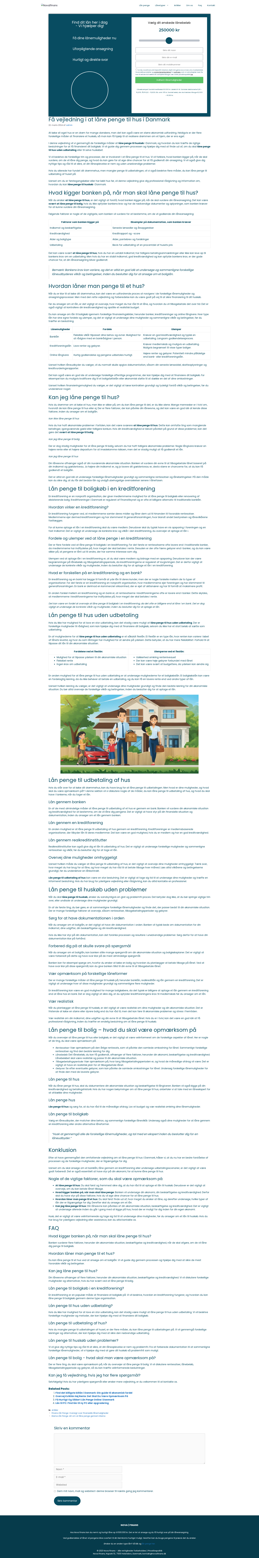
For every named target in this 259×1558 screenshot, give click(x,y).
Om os (189, 5)
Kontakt (211, 5)
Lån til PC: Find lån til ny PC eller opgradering (82, 1403)
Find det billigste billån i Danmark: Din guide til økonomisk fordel (93, 1392)
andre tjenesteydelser (162, 72)
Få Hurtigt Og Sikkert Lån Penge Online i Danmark (84, 1399)
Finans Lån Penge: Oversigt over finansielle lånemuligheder (80, 1413)
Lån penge (144, 5)
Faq (200, 5)
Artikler (177, 5)
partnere (177, 72)
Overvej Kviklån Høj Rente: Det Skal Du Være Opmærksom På (91, 1396)
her (191, 74)
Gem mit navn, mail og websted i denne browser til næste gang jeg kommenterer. (105, 1491)
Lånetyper (160, 5)
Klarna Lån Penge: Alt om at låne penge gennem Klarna (78, 1416)
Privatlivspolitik (155, 1550)
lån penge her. (148, 1543)
